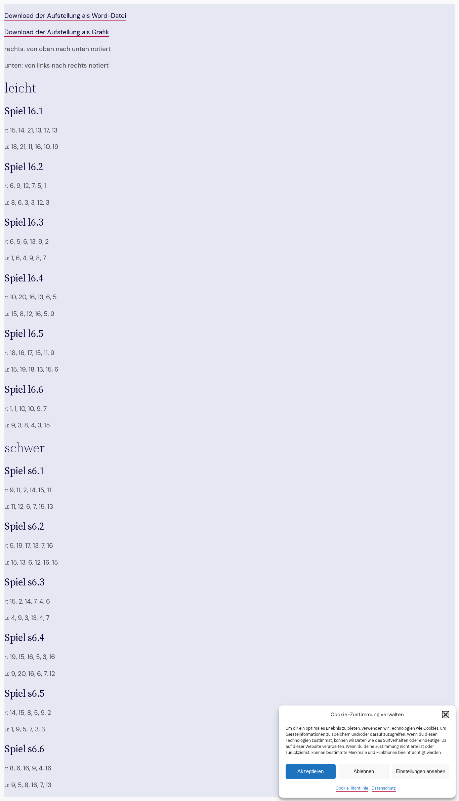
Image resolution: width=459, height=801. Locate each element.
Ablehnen (363, 771)
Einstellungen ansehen (420, 771)
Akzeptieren (310, 771)
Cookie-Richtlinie (352, 788)
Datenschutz (384, 788)
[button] (445, 714)
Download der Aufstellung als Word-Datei (65, 15)
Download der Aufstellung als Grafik (56, 32)
